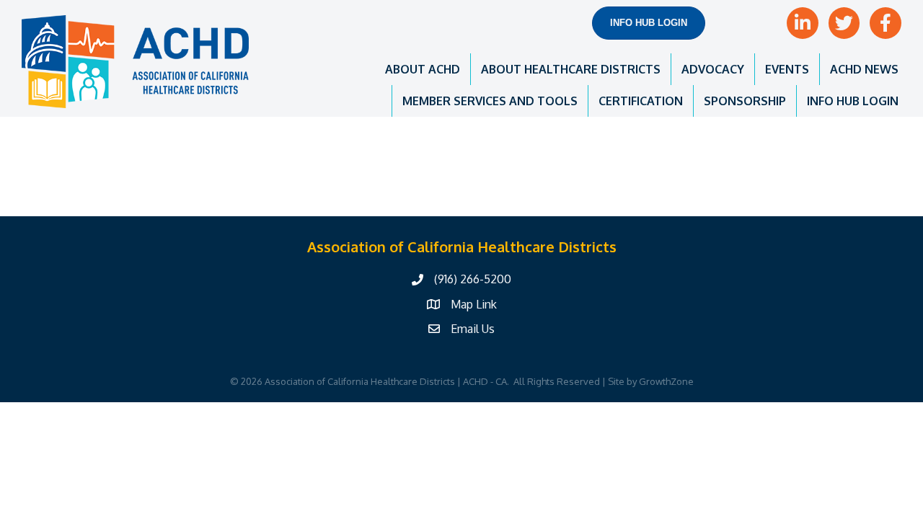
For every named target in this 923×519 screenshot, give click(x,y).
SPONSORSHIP (745, 101)
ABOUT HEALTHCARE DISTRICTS (571, 69)
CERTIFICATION (641, 101)
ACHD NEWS (864, 69)
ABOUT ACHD (422, 69)
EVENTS (787, 69)
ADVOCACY (712, 69)
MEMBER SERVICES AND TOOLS (490, 101)
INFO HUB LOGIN (852, 101)
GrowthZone (666, 381)
